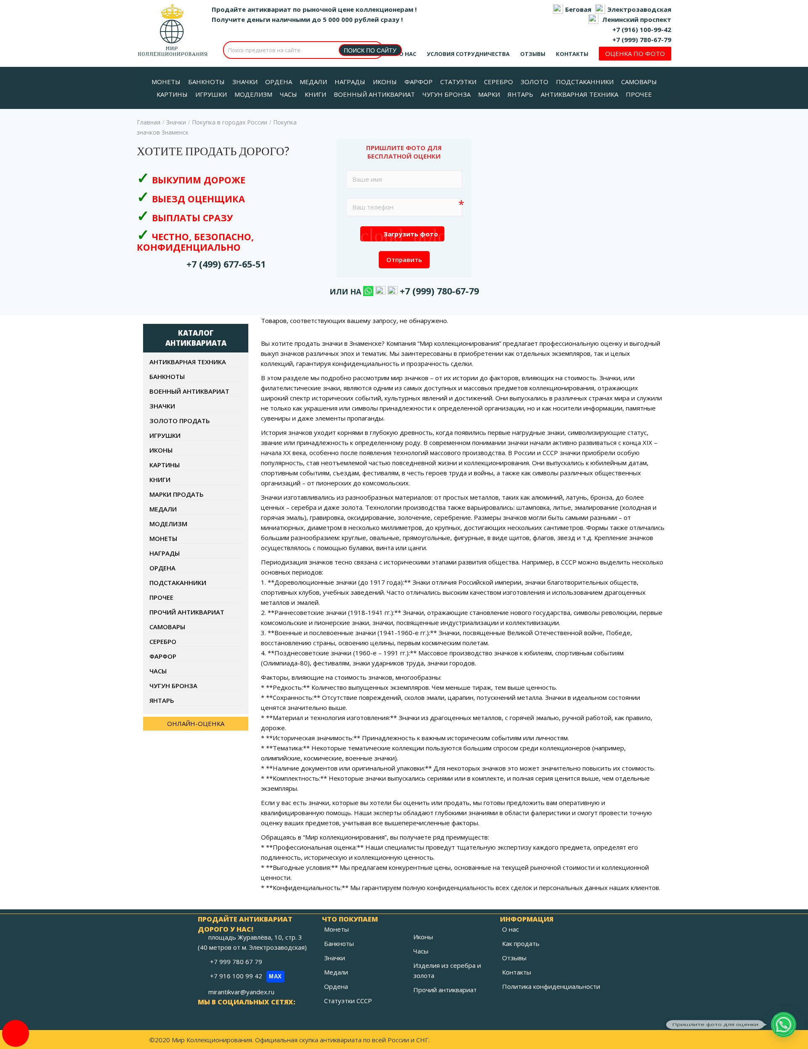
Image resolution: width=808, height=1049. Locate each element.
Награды (164, 553)
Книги (159, 479)
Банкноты (167, 376)
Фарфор (162, 656)
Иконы (161, 450)
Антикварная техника (187, 362)
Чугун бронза (173, 685)
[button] (783, 1024)
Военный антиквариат (189, 391)
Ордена (162, 568)
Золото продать (179, 420)
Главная (148, 122)
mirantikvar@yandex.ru (241, 992)
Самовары (167, 627)
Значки (176, 122)
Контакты (572, 54)
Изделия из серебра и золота (447, 970)
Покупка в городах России (229, 122)
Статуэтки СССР (348, 1000)
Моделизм (168, 523)
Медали (163, 509)
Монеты (163, 538)
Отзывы (532, 54)
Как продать (521, 943)
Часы (158, 671)
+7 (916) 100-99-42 (641, 29)
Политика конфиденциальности (551, 986)
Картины (164, 465)
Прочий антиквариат (186, 612)
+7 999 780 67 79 (237, 961)
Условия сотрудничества (468, 54)
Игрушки (165, 435)
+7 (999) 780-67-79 (641, 39)
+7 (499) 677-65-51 (226, 264)
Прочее (161, 597)
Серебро (162, 641)
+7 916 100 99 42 (246, 976)
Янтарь (161, 700)
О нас (407, 54)
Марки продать (176, 494)
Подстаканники (177, 582)
